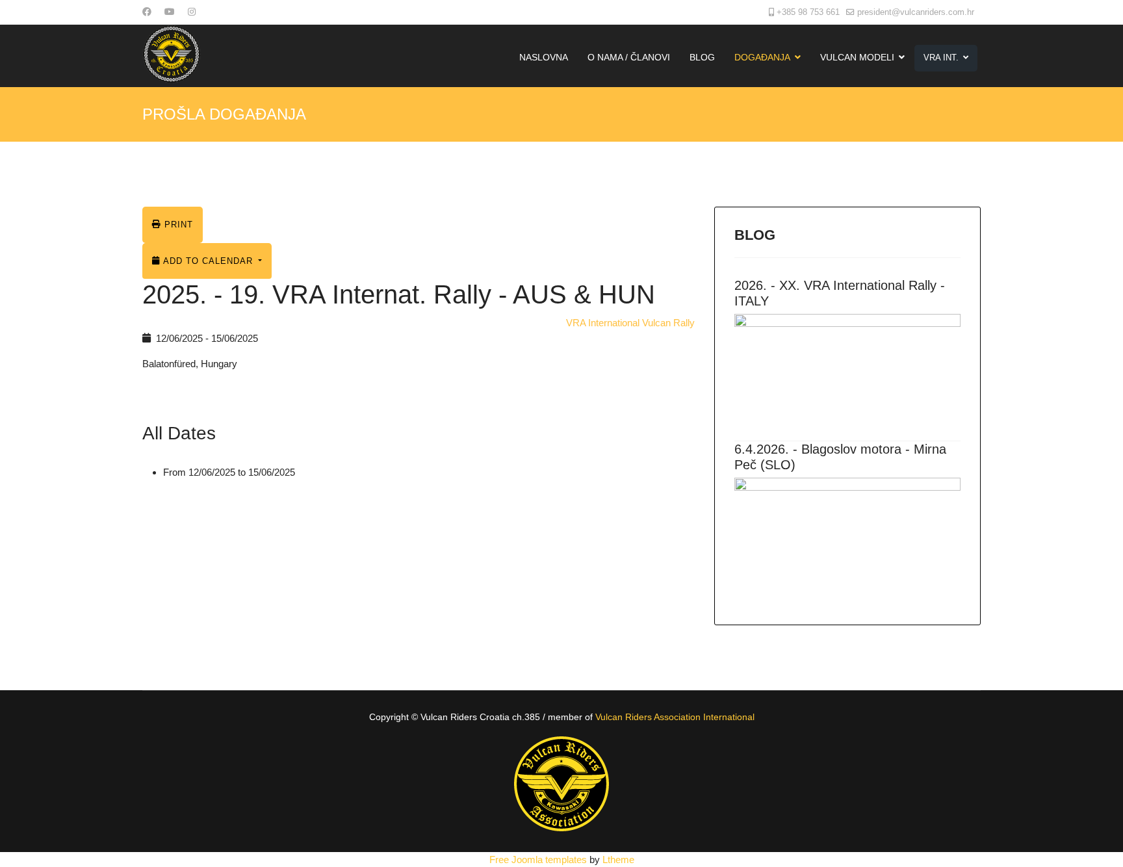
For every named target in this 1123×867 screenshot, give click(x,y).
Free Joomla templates (538, 859)
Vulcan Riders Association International (675, 717)
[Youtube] (169, 11)
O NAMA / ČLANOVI (628, 57)
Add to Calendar (208, 261)
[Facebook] (146, 11)
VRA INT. (941, 57)
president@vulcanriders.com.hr (915, 12)
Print (177, 224)
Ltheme (618, 859)
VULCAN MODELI (857, 57)
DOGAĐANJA (762, 57)
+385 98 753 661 (808, 12)
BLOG (702, 57)
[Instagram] (192, 11)
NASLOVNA (543, 57)
